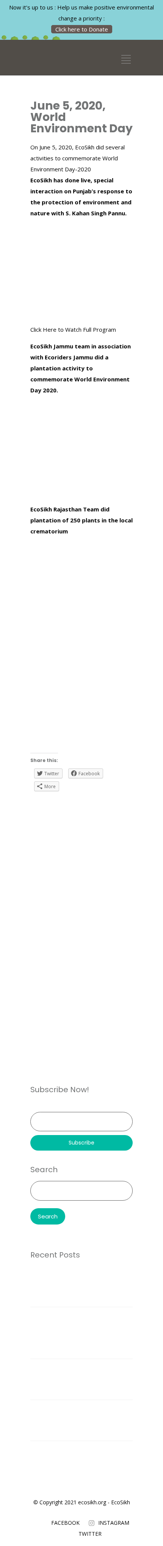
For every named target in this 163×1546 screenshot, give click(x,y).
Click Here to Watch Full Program (73, 329)
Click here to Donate (81, 29)
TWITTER (90, 1533)
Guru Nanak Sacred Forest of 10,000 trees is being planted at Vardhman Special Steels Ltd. (76, 1286)
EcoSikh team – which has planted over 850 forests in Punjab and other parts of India (77, 1379)
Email (37, 1106)
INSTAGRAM (113, 1522)
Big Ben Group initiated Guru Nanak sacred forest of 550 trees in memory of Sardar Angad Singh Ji (80, 1420)
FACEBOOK (65, 1522)
